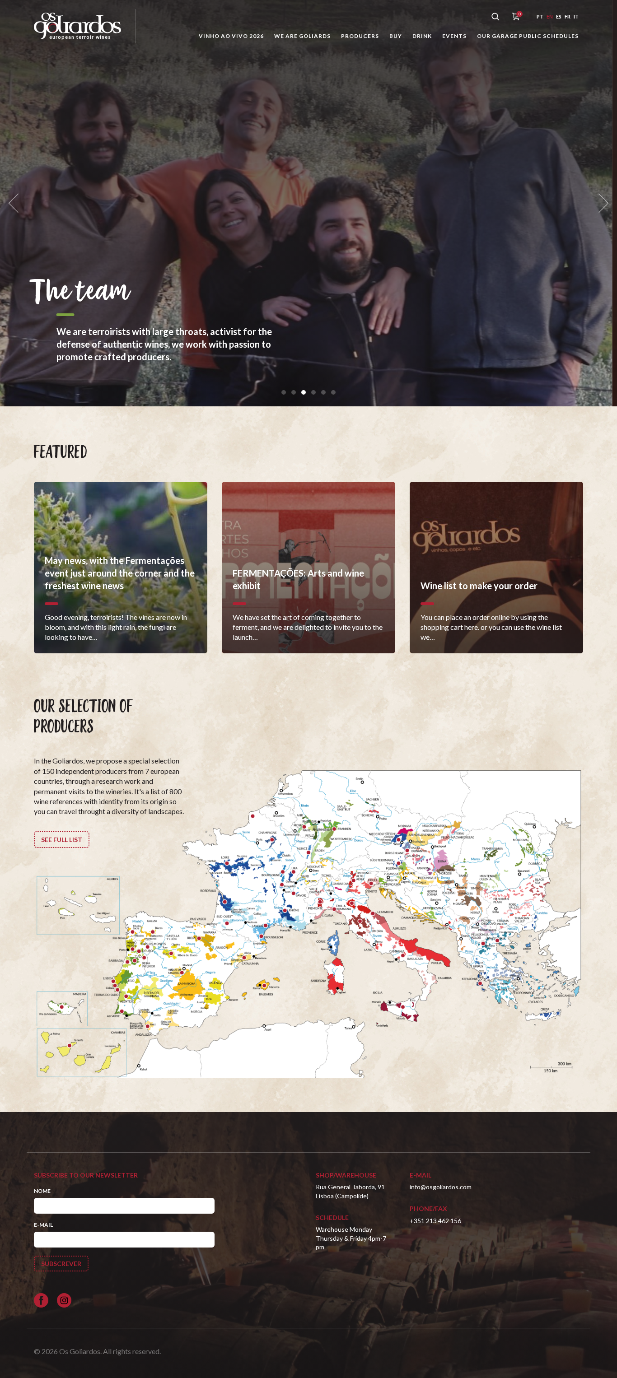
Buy (395, 36)
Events (454, 36)
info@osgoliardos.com (441, 1187)
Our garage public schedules (528, 36)
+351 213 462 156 (435, 1220)
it (576, 16)
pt (540, 16)
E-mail (43, 1224)
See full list (61, 839)
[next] (601, 203)
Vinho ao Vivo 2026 (231, 36)
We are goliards (302, 36)
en (550, 16)
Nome (42, 1190)
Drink (422, 36)
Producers (360, 36)
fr (567, 16)
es (558, 16)
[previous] (16, 203)
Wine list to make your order (206, 305)
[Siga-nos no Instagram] (64, 1300)
